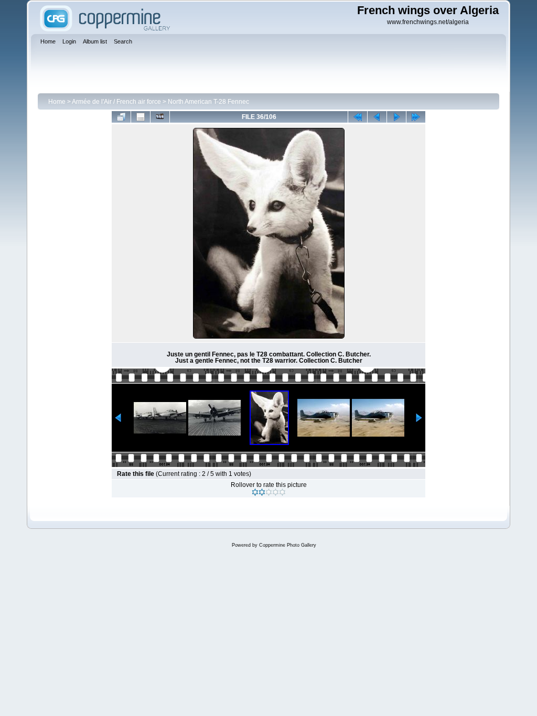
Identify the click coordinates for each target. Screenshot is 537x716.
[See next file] (396, 117)
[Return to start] (357, 117)
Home (57, 101)
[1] (255, 492)
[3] (268, 492)
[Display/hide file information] (140, 117)
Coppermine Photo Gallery (287, 545)
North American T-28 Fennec (208, 101)
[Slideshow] (160, 117)
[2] (262, 492)
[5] (282, 492)
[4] (275, 492)
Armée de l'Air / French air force (116, 101)
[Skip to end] (415, 117)
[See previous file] (377, 117)
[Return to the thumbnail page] (121, 117)
